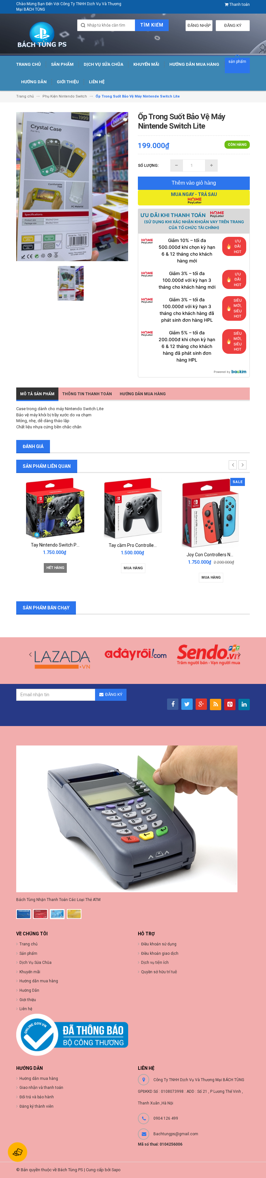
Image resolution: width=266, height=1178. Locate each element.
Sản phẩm (28, 953)
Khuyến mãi (29, 972)
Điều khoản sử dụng (158, 944)
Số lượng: (148, 165)
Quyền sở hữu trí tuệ (159, 972)
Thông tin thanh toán (87, 394)
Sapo (116, 1170)
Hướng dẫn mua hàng (143, 394)
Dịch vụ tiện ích (155, 962)
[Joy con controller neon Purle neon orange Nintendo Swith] (211, 514)
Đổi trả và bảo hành (36, 1097)
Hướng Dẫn (29, 990)
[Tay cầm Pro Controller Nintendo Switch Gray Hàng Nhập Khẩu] (55, 507)
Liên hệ (25, 1009)
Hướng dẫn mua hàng (38, 1078)
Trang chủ (28, 944)
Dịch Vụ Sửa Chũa (35, 962)
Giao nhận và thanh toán (41, 1087)
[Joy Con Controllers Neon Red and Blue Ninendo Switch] (133, 512)
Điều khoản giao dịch (159, 953)
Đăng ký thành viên (36, 1106)
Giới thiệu (27, 1000)
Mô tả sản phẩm (37, 394)
